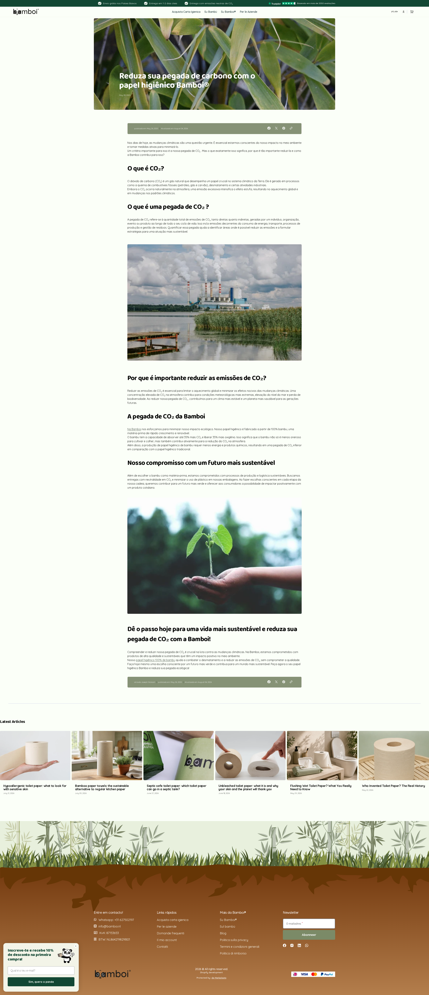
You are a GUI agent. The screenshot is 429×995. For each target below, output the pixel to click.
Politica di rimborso (233, 953)
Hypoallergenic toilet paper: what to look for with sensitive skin (35, 787)
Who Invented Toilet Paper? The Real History (393, 786)
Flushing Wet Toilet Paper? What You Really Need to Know (320, 787)
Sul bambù (227, 926)
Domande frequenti (170, 933)
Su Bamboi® (228, 920)
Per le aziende (166, 926)
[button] (411, 11)
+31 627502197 (124, 920)
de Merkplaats (218, 977)
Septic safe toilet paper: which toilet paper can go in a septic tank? (176, 787)
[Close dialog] (75, 946)
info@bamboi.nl (110, 926)
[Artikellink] (35, 764)
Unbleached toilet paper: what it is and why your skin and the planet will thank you (248, 787)
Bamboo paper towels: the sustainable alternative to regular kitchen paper (102, 787)
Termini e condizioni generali (239, 947)
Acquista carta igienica (172, 920)
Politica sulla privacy (234, 940)
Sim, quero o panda (41, 981)
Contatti (162, 947)
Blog (223, 933)
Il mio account (167, 940)
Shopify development (211, 972)
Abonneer (309, 935)
